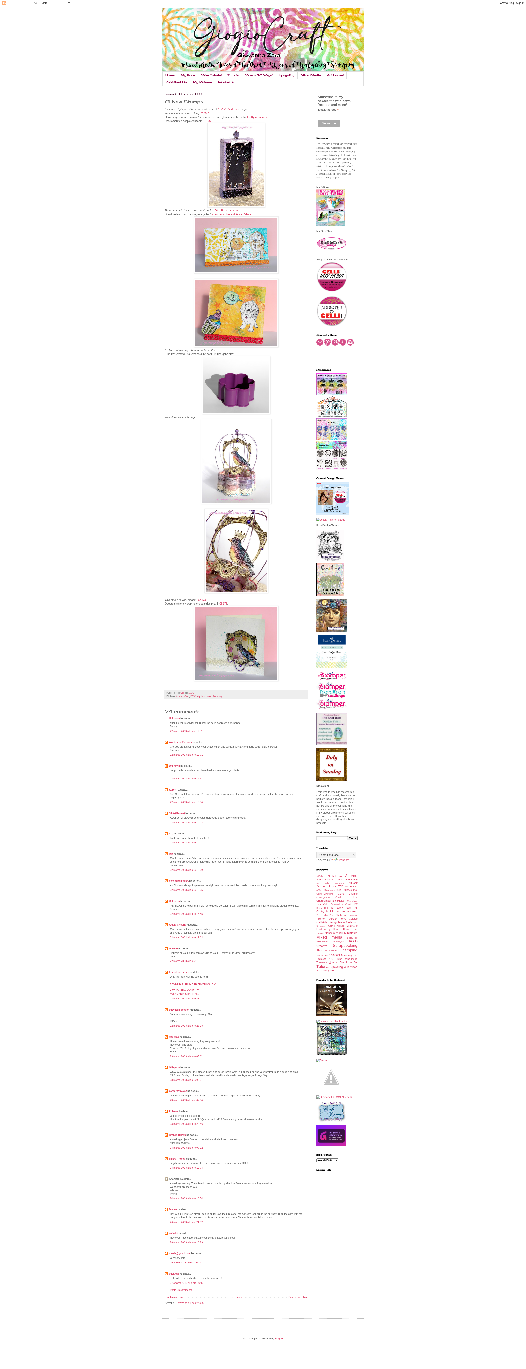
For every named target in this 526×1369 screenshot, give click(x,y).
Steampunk (322, 955)
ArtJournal (335, 75)
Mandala (330, 933)
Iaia (171, 853)
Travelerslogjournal (327, 962)
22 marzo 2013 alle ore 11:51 (186, 731)
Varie (347, 967)
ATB (334, 886)
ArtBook (353, 883)
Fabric (320, 918)
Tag (355, 955)
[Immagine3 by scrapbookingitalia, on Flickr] (334, 1097)
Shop (319, 950)
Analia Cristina (177, 924)
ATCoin (319, 890)
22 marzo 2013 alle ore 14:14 (186, 822)
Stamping (217, 696)
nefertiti (173, 1233)
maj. (171, 833)
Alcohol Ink (335, 876)
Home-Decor (350, 929)
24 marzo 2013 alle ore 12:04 (186, 1167)
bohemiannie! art (179, 880)
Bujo (338, 890)
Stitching (348, 955)
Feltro (343, 918)
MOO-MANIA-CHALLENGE (185, 994)
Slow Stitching (332, 950)
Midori (339, 933)
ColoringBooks (323, 897)
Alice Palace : (244, 214)
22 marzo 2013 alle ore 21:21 (186, 998)
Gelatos (353, 918)
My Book (188, 75)
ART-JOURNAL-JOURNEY (185, 990)
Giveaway (321, 926)
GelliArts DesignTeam (330, 922)
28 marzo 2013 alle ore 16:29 (186, 1242)
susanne (174, 1273)
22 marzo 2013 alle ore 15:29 (186, 870)
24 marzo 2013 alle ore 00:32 (186, 1147)
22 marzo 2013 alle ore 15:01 (186, 842)
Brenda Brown (177, 1135)
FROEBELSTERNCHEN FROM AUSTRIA (193, 983)
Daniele (173, 948)
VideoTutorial (211, 75)
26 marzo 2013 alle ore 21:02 (186, 1222)
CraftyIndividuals (228, 109)
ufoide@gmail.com (180, 1253)
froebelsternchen (179, 972)
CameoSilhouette (324, 894)
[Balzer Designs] (321, 1060)
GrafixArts (352, 925)
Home (170, 75)
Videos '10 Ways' (259, 75)
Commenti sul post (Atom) (190, 1303)
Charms (353, 893)
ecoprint (354, 915)
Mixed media (329, 937)
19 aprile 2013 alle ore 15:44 (186, 1262)
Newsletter (226, 82)
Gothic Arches (336, 926)
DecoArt (321, 904)
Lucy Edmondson (179, 1009)
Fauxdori (332, 918)
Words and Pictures (180, 742)
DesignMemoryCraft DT (344, 904)
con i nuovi (219, 214)
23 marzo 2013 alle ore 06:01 (186, 1080)
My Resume (202, 82)
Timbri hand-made (346, 959)
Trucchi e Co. (349, 962)
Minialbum (351, 932)
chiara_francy (177, 1158)
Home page (236, 1297)
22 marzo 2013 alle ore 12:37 (186, 778)
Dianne (173, 1209)
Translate (344, 860)
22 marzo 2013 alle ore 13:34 (186, 802)
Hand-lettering (323, 929)
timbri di (231, 214)
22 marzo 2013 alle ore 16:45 (186, 913)
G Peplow (174, 1067)
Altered (179, 696)
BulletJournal (350, 890)
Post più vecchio (297, 1297)
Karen (172, 789)
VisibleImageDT (325, 970)
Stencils (336, 955)
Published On (176, 82)
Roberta (173, 1111)
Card (186, 696)
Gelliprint (352, 922)
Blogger (279, 1338)
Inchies (320, 933)
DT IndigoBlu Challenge (331, 915)
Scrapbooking (345, 945)
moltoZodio (352, 937)
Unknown (174, 718)
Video (354, 967)
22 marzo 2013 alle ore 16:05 (186, 890)
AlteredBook (323, 879)
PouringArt (338, 941)
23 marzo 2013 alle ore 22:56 (186, 1123)
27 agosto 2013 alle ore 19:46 (186, 1283)
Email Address (328, 110)
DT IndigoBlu (350, 911)
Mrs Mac (174, 1036)
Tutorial (233, 75)
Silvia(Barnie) (177, 813)
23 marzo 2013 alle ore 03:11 (186, 1056)
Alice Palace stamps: (227, 210)
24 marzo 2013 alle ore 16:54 (186, 1198)
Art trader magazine (330, 883)
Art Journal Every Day (344, 879)
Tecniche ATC (324, 959)
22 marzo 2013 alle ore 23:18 (186, 1025)
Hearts (336, 929)
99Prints (320, 876)
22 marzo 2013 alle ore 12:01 (186, 754)
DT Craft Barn (341, 907)
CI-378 (201, 599)
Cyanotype (352, 901)
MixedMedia (311, 75)
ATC (340, 886)
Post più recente (175, 1297)
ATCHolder (351, 886)
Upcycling (286, 75)
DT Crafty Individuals (200, 696)
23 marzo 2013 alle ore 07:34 (186, 1100)
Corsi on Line (346, 897)
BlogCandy (329, 890)
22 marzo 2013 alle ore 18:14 (186, 937)
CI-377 (205, 113)
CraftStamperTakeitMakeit (330, 900)
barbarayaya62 (178, 1091)
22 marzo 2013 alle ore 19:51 (186, 961)
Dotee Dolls (322, 908)
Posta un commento (181, 1290)
